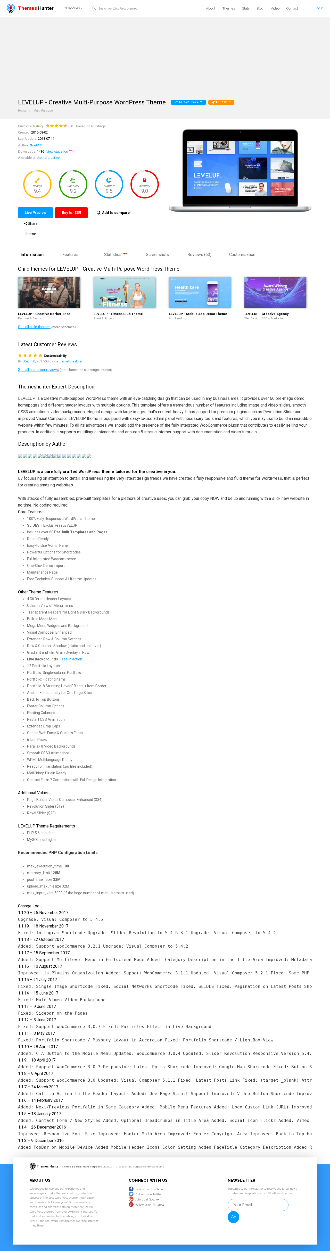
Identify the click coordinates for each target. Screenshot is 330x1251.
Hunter (36, 8)
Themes (228, 8)
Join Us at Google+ (147, 1199)
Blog (260, 8)
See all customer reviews (38, 370)
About (210, 8)
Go (233, 1217)
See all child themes (34, 327)
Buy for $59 (71, 213)
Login (319, 8)
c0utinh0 (28, 361)
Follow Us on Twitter (148, 1194)
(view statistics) (60, 151)
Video (275, 8)
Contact (292, 8)
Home (22, 110)
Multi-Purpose (43, 110)
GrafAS (36, 145)
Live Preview (35, 213)
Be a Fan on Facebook (149, 1189)
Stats (246, 8)
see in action (72, 659)
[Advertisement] (165, 55)
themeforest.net (49, 158)
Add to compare (115, 213)
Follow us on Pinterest (149, 1204)
